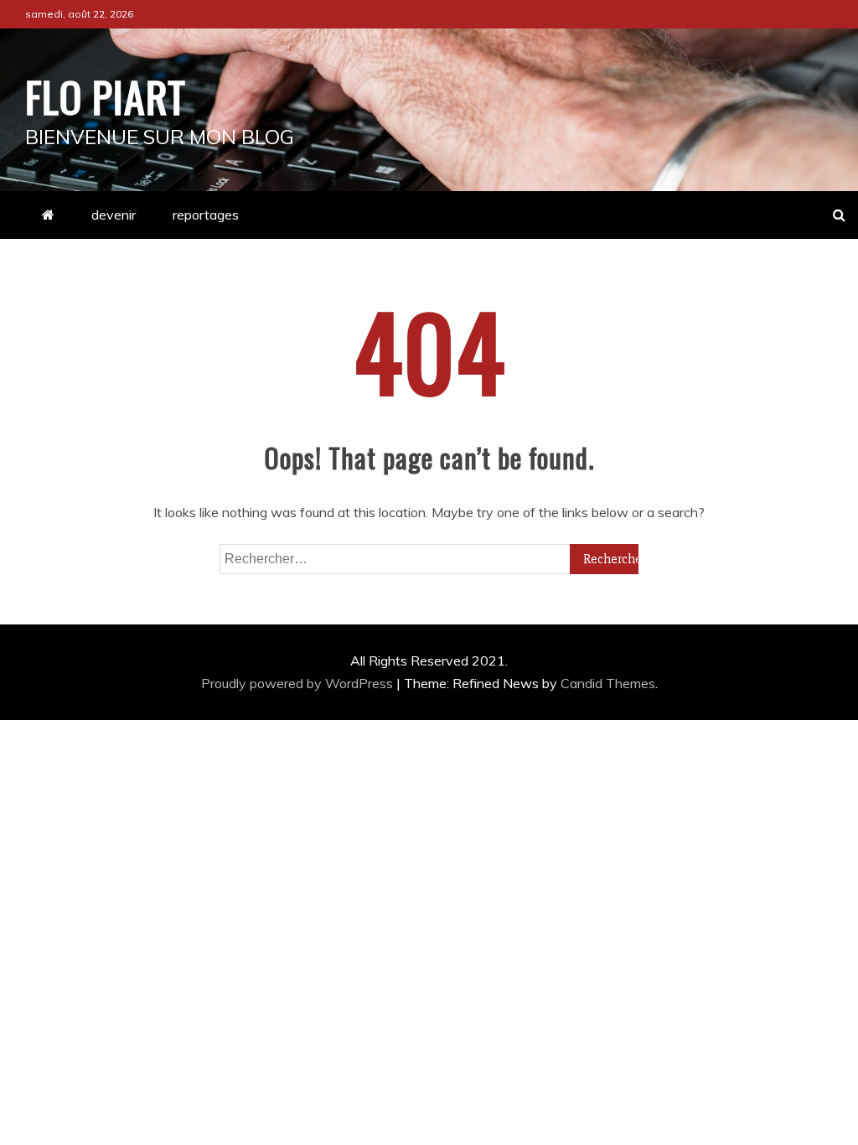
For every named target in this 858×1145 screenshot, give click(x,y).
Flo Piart (105, 96)
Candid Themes (608, 683)
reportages (206, 214)
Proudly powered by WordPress (298, 683)
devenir (113, 214)
